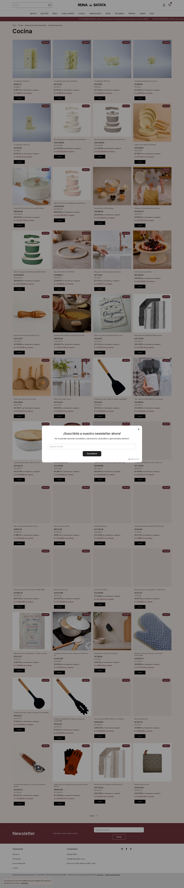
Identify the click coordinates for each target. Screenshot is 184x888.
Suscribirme (92, 453)
